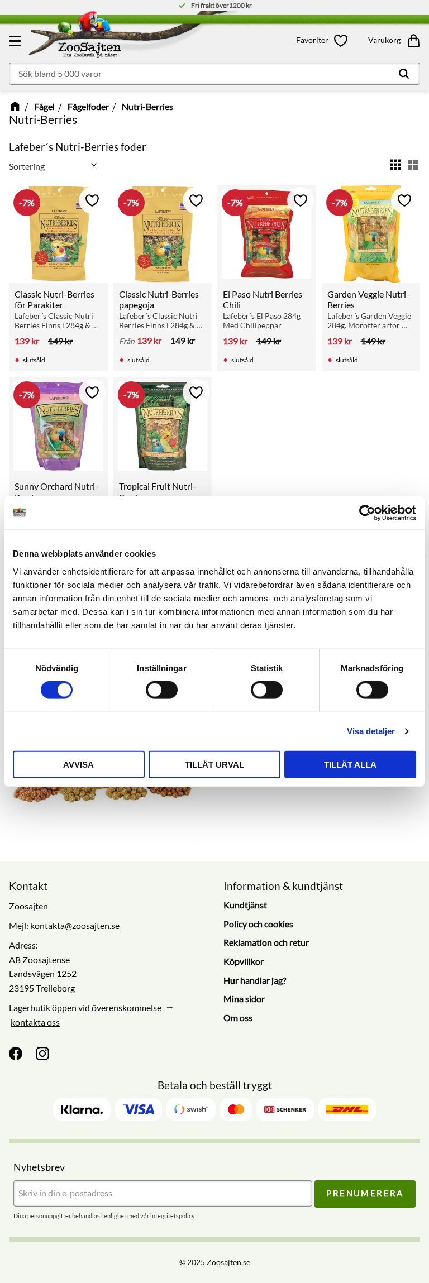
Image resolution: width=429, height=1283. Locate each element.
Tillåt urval (214, 764)
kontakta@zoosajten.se (75, 925)
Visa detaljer (371, 731)
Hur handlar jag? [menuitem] (254, 980)
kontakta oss (35, 1022)
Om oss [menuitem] (237, 1017)
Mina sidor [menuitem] (244, 998)
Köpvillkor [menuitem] (243, 961)
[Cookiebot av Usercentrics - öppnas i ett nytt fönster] (367, 513)
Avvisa (78, 764)
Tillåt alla (350, 764)
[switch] (162, 690)
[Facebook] (15, 1053)
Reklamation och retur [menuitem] (266, 942)
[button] (16, 40)
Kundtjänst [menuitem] (245, 904)
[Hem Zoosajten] (144, 37)
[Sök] (404, 73)
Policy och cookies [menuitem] (258, 923)
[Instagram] (42, 1053)
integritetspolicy (172, 1215)
